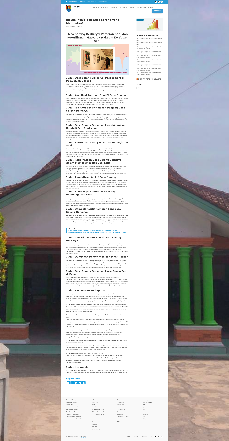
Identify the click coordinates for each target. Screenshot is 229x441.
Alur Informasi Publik (97, 407)
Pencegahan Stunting (123, 416)
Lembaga (123, 7)
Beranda (96, 7)
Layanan (132, 7)
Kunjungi (157, 11)
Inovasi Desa (120, 404)
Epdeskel (94, 426)
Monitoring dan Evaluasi (72, 414)
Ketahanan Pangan (122, 419)
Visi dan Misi (69, 404)
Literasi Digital (121, 409)
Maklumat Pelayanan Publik (99, 412)
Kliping (144, 419)
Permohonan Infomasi (98, 414)
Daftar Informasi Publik (98, 409)
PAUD (118, 421)
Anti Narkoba (120, 412)
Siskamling (120, 414)
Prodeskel (94, 424)
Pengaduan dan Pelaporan (73, 416)
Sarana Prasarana (147, 402)
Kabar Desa (104, 7)
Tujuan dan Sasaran (71, 402)
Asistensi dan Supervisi (72, 407)
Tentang (112, 7)
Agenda (145, 407)
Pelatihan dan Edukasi (72, 412)
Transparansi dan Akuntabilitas (74, 419)
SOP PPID (94, 404)
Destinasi (145, 412)
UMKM (144, 404)
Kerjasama (145, 414)
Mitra (144, 409)
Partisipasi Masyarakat (72, 409)
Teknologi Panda (82, 437)
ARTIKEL (80, 27)
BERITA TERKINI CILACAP (150, 79)
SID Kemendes (96, 429)
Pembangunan (141, 7)
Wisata (144, 416)
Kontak (150, 7)
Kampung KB (120, 402)
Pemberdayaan (121, 407)
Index (150, 436)
